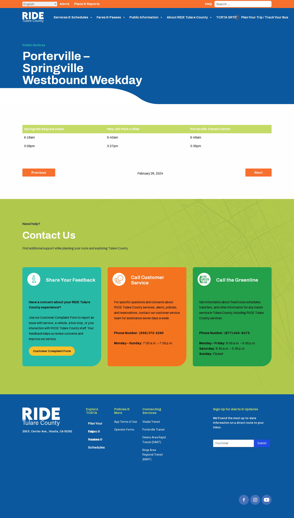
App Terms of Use (125, 421)
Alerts (64, 4)
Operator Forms (124, 429)
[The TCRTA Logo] (33, 17)
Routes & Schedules (96, 441)
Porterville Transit (153, 429)
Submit (262, 443)
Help (208, 4)
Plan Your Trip (95, 425)
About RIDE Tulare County (187, 17)
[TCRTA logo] (41, 418)
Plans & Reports (87, 4)
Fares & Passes (109, 17)
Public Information (143, 17)
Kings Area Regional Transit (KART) (152, 454)
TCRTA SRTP (226, 17)
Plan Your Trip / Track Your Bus (264, 17)
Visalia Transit (151, 421)
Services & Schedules (71, 17)
